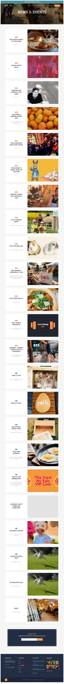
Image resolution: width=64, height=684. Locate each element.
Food (19, 665)
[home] (8, 6)
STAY (48, 5)
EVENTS (46, 5)
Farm (19, 663)
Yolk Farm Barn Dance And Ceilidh (38, 669)
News (20, 667)
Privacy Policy (41, 679)
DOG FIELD (38, 5)
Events (16, 37)
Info (16, 424)
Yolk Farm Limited (35, 679)
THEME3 (27, 679)
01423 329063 (7, 664)
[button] (28, 5)
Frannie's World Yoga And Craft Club (39, 661)
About (20, 669)
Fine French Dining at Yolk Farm (38, 665)
